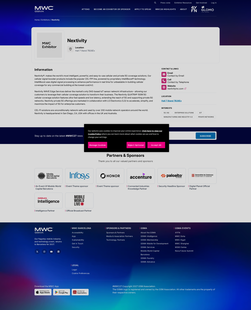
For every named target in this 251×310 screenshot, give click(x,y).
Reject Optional (136, 145)
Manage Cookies (97, 145)
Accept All (156, 145)
